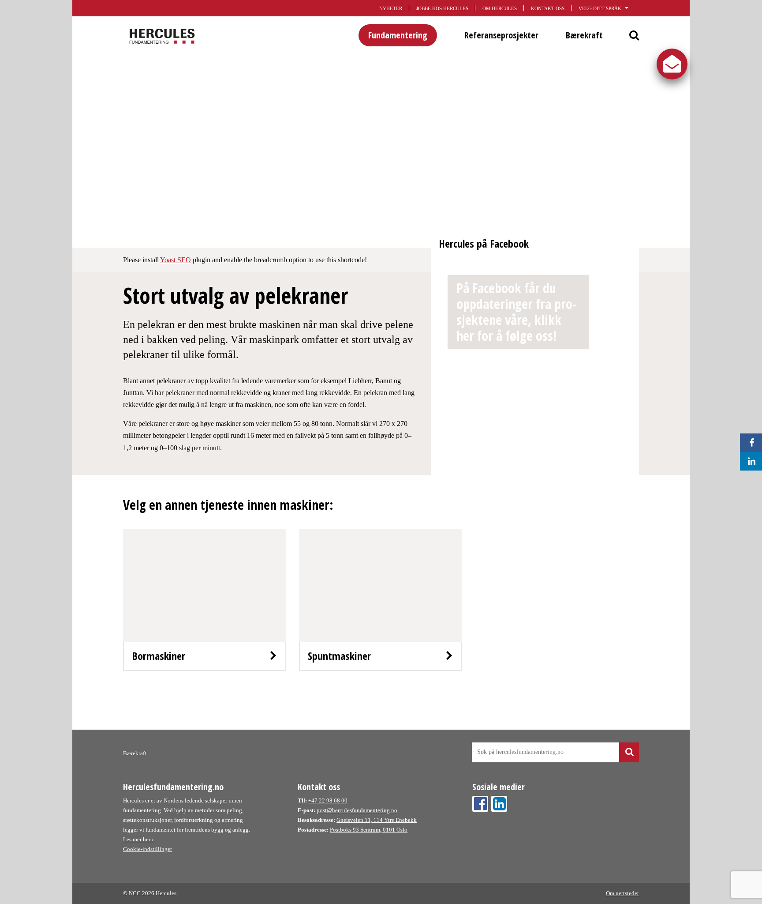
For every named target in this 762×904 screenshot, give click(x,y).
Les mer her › (138, 839)
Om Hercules (499, 8)
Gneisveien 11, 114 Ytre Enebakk (376, 820)
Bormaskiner (158, 655)
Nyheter (390, 8)
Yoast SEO (175, 260)
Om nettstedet (622, 893)
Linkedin (499, 804)
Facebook (480, 804)
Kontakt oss (547, 8)
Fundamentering (397, 35)
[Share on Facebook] (749, 442)
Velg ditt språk (600, 8)
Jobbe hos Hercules (442, 8)
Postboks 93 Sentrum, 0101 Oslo (368, 829)
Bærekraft (584, 35)
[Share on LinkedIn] (749, 461)
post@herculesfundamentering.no (357, 810)
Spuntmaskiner (339, 655)
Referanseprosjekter (501, 35)
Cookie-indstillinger (147, 849)
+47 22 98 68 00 (327, 800)
